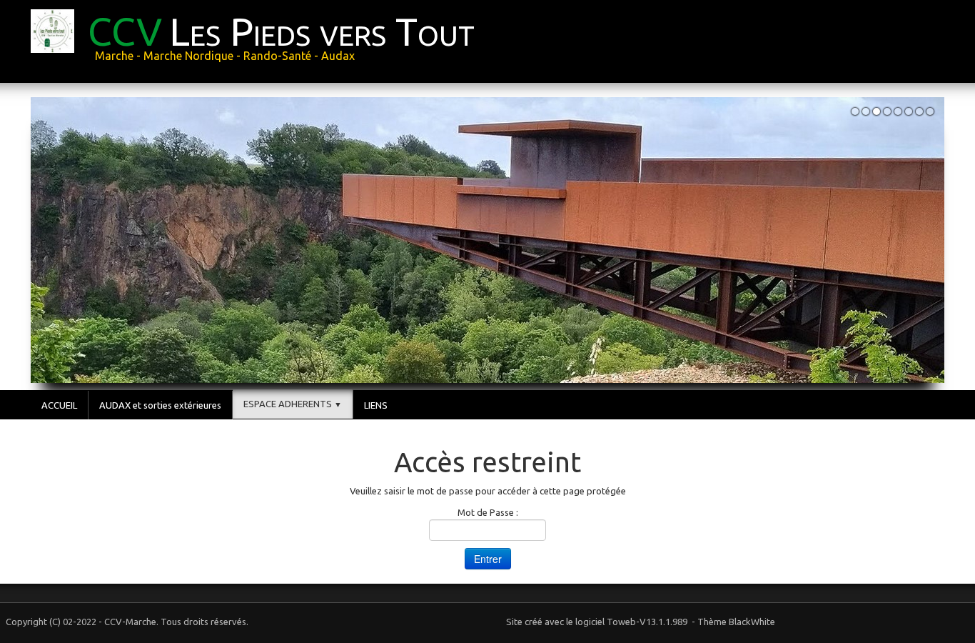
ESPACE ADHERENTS (292, 404)
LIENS (376, 405)
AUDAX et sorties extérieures (160, 405)
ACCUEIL (59, 405)
